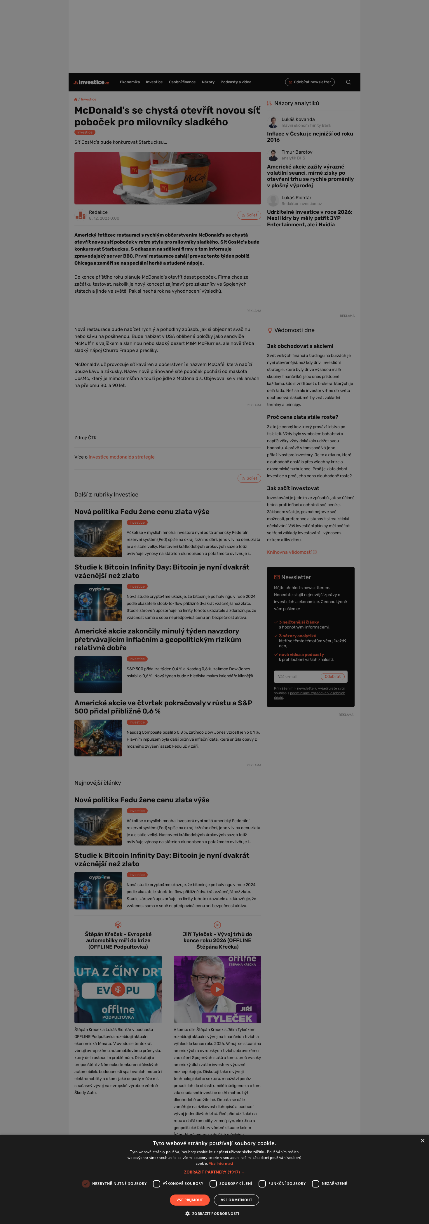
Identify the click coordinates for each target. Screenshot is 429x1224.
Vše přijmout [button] (190, 1199)
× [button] (422, 1141)
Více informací (221, 1163)
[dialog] (214, 1179)
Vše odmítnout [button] (236, 1199)
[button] (214, 1172)
